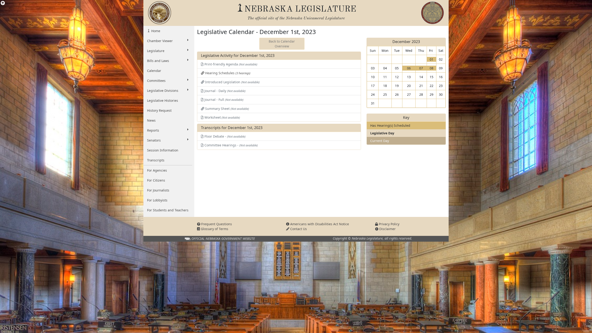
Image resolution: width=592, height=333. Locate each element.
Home (155, 31)
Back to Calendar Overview (282, 43)
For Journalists (158, 190)
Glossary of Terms (214, 229)
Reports (153, 130)
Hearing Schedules (227, 73)
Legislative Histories (162, 100)
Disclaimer (387, 229)
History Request (159, 110)
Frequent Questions (216, 224)
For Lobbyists (157, 200)
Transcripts (155, 160)
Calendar (154, 70)
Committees (156, 80)
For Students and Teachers (167, 210)
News (151, 120)
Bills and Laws (158, 61)
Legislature (155, 51)
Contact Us (298, 229)
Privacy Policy (388, 224)
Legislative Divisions (162, 90)
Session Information (162, 150)
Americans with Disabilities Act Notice (319, 224)
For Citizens (156, 180)
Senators (154, 140)
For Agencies (157, 170)
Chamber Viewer (160, 41)
